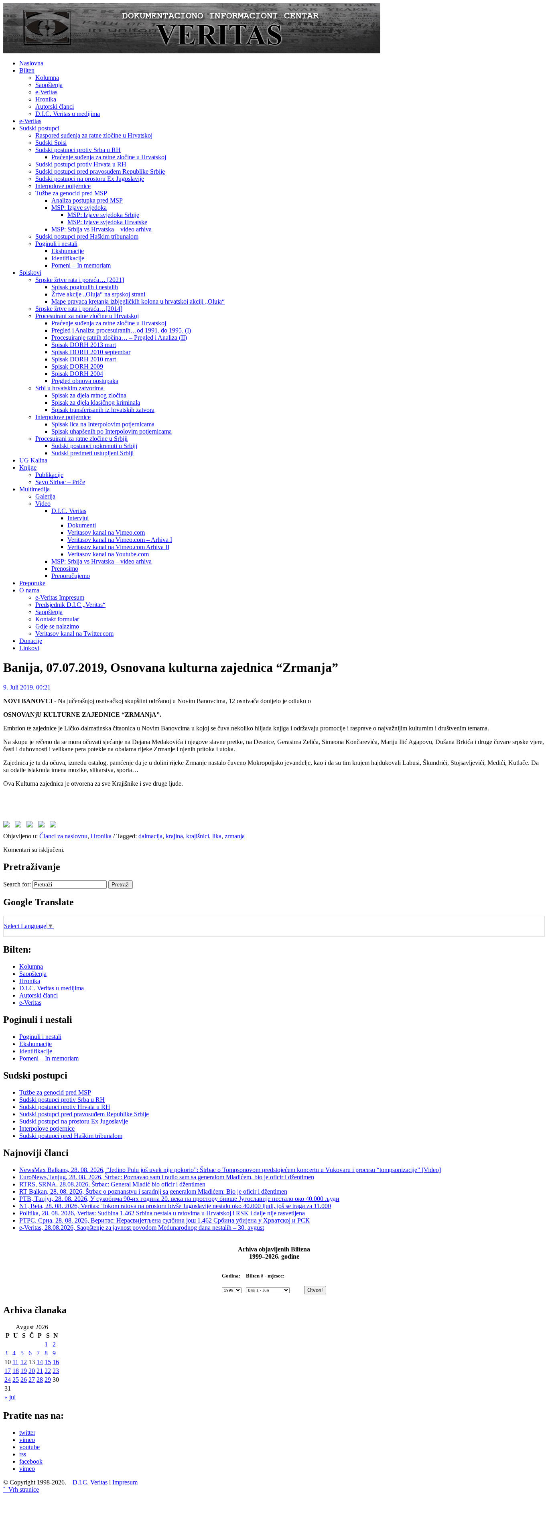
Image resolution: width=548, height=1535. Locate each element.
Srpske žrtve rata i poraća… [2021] (79, 279)
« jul (10, 1397)
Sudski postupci (39, 128)
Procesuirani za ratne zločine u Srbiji (81, 438)
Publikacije (49, 474)
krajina (174, 836)
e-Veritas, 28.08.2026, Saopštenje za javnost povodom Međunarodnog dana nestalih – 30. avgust (141, 1227)
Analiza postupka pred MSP (87, 200)
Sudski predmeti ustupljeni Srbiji (92, 453)
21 (40, 1370)
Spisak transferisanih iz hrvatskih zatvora (102, 409)
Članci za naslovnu (63, 836)
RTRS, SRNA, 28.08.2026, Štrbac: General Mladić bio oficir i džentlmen (112, 1184)
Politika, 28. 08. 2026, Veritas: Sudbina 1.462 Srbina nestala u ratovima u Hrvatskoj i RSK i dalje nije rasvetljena (162, 1213)
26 (23, 1379)
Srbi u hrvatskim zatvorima (69, 388)
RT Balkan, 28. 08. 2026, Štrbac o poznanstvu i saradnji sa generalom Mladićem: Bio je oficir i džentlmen (153, 1191)
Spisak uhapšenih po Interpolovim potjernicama (111, 431)
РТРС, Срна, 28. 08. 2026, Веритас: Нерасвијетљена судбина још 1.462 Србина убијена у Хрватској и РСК (164, 1220)
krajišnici (197, 836)
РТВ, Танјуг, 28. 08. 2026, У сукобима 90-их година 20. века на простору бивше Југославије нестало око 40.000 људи (179, 1198)
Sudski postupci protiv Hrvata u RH (80, 164)
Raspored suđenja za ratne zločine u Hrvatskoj (93, 135)
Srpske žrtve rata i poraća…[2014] (78, 308)
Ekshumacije (67, 250)
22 (48, 1370)
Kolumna (47, 77)
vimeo (27, 1439)
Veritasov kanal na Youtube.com (108, 554)
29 (48, 1379)
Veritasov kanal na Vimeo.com (106, 532)
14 (40, 1362)
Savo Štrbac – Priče (60, 482)
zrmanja (235, 836)
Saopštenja (49, 84)
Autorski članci (54, 106)
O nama (29, 590)
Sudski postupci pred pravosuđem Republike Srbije (100, 171)
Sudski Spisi (51, 142)
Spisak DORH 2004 (77, 373)
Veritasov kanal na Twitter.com (74, 633)
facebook (31, 1461)
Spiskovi (30, 272)
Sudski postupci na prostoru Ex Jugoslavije (89, 178)
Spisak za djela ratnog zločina (88, 395)
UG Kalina (33, 460)
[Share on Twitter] (19, 826)
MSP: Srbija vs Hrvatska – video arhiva (101, 229)
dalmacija (150, 836)
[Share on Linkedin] (43, 826)
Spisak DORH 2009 (77, 366)
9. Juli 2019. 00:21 (27, 687)
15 (48, 1362)
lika (216, 836)
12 (23, 1362)
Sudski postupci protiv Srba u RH (78, 149)
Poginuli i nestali (56, 243)
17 (7, 1370)
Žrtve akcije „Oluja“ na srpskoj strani (98, 294)
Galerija (45, 496)
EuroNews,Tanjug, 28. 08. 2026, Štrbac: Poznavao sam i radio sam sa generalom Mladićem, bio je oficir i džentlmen (166, 1177)
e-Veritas (46, 92)
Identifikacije (67, 258)
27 (31, 1379)
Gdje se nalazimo (57, 626)
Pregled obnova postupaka (84, 380)
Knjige (28, 467)
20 (31, 1370)
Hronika (45, 99)
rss (22, 1454)
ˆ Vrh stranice (21, 1489)
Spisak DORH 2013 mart (83, 344)
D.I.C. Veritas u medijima (67, 113)
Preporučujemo (70, 575)
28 (40, 1379)
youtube (29, 1447)
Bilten (27, 70)
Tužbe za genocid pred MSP (71, 193)
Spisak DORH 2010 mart (83, 359)
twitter (27, 1432)
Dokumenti (81, 525)
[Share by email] (54, 826)
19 (23, 1370)
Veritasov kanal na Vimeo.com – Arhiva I (119, 539)
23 (56, 1370)
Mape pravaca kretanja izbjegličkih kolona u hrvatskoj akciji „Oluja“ (138, 301)
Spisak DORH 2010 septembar (90, 352)
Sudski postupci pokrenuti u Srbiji (94, 445)
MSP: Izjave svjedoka (79, 207)
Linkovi (29, 648)
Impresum (125, 1482)
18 (15, 1370)
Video (43, 503)
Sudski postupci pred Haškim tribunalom (86, 236)
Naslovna (31, 63)
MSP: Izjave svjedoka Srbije (103, 214)
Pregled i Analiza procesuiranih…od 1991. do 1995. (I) (121, 330)
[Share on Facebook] (8, 826)
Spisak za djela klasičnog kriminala (95, 402)
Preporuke (32, 583)
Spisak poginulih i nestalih (84, 287)
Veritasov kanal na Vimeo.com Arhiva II (118, 546)
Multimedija (34, 489)
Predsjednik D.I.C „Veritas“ (70, 604)
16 (56, 1362)
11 (15, 1362)
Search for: (17, 884)
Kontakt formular (57, 619)
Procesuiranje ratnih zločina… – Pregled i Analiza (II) (119, 337)
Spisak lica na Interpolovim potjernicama (102, 424)
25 (15, 1379)
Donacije (30, 640)
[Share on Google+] (31, 826)
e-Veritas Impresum (59, 597)
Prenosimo (64, 568)
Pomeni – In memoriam (81, 265)
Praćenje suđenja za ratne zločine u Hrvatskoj (108, 157)
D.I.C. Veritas (68, 510)
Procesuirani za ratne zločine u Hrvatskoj (87, 315)
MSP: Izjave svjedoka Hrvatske (107, 222)
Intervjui (78, 518)
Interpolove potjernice (63, 185)
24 (7, 1379)
